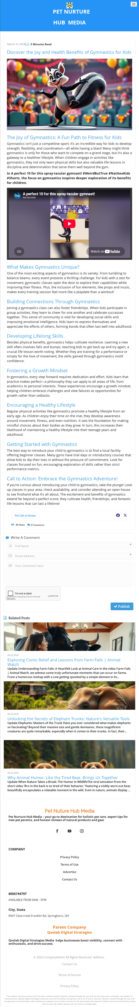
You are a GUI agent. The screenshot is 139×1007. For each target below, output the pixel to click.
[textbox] (69, 17)
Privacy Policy (69, 986)
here (94, 1004)
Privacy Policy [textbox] (69, 857)
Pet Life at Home (25, 515)
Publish (123, 606)
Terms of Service (69, 975)
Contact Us (69, 964)
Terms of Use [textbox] (70, 864)
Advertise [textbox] (69, 871)
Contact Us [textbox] (69, 879)
